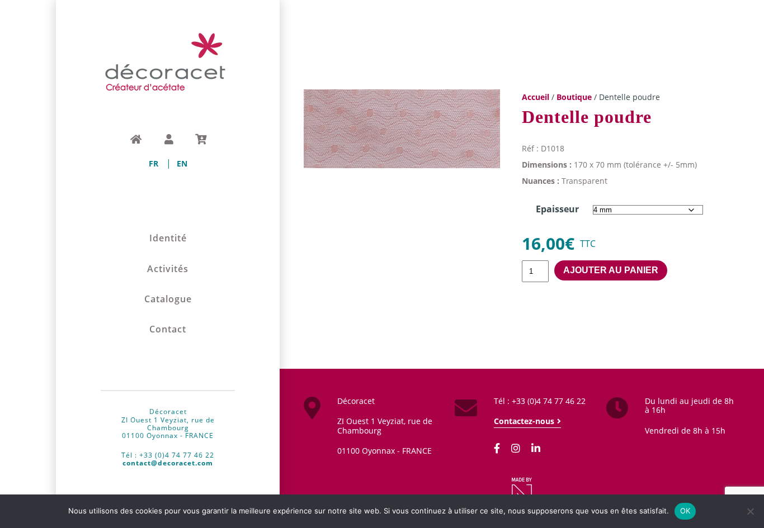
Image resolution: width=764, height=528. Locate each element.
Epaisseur (557, 209)
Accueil (535, 97)
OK (685, 510)
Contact (167, 329)
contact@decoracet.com (167, 463)
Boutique (574, 97)
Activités (167, 269)
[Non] (750, 511)
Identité (168, 238)
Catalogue (168, 299)
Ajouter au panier (610, 270)
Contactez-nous (524, 421)
